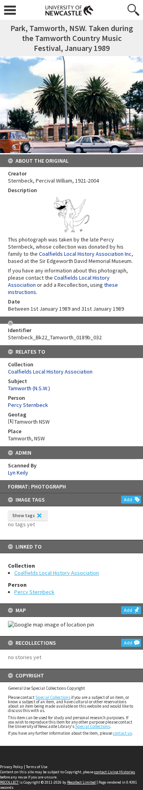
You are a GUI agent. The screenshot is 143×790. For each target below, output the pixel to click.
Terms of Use (36, 766)
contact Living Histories (114, 771)
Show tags (23, 515)
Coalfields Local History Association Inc (85, 253)
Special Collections (52, 697)
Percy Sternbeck (34, 591)
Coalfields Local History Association (56, 572)
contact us (122, 733)
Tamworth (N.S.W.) (29, 388)
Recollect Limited (81, 782)
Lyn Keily (18, 472)
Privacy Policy (11, 766)
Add (128, 499)
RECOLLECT (9, 782)
